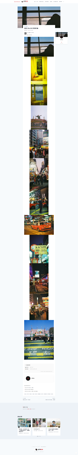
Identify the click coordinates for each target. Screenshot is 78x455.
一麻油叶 (36, 430)
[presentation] (24, 422)
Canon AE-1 (31, 367)
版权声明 (60, 1)
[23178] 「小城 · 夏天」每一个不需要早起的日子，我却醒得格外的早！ (24, 430)
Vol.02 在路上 (26, 26)
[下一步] (59, 427)
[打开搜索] (63, 1)
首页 (35, 1)
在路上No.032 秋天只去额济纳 (29, 389)
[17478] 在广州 (36, 429)
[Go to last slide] (19, 427)
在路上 (26, 387)
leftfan (26, 30)
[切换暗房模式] (76, 453)
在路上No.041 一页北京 (26, 399)
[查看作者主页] (61, 37)
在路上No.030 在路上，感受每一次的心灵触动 (31, 391)
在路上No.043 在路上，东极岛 (50, 399)
